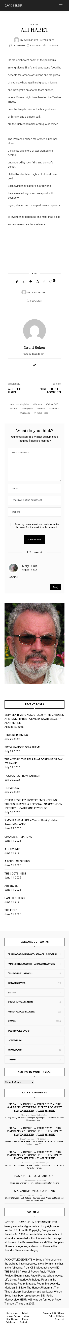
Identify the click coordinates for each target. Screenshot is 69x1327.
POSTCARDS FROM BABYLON (23, 775)
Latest (25, 1313)
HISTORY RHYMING (16, 735)
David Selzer (13, 6)
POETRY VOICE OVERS (18, 1031)
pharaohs (54, 409)
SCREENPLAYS (15, 1040)
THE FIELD (11, 910)
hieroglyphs (27, 409)
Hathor (14, 409)
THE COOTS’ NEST (15, 873)
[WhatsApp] (37, 282)
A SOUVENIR (12, 849)
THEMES (12, 1059)
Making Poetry (13, 1316)
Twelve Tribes (42, 413)
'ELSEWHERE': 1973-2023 (20, 973)
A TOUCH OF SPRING (17, 861)
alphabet (25, 404)
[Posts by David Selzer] (16, 39)
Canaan (38, 404)
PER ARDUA (12, 788)
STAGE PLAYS (15, 1050)
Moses (41, 409)
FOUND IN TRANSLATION (20, 1002)
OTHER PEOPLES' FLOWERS (21, 1011)
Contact (23, 1322)
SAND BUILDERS (15, 898)
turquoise (25, 413)
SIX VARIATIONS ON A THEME (22, 747)
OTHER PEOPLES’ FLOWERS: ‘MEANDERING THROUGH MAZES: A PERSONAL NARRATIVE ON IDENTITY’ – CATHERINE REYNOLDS (33, 804)
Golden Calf (52, 404)
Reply (55, 587)
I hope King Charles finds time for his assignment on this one (34, 1183)
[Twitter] (23, 282)
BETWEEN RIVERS (16, 983)
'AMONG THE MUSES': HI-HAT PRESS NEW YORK (31, 964)
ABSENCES (11, 885)
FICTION (12, 992)
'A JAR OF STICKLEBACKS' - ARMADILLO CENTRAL (32, 954)
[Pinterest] (30, 282)
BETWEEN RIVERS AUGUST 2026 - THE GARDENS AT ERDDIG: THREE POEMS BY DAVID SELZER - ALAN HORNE (34, 1107)
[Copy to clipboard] (44, 282)
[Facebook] (16, 282)
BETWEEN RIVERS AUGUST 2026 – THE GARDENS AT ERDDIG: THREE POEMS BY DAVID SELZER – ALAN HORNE (34, 718)
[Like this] (51, 282)
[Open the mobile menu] (60, 6)
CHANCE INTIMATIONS (18, 836)
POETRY (34, 24)
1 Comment (18, 45)
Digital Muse (12, 1313)
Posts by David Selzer (33, 354)
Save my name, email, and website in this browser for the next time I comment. (37, 526)
